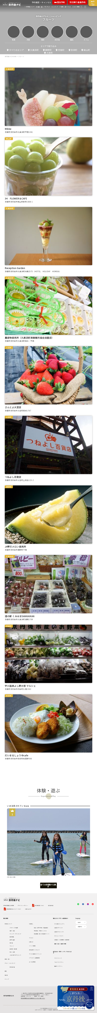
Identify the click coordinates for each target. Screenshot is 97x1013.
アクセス (31, 938)
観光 (6, 971)
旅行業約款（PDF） (39, 905)
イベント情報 (32, 945)
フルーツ (12, 946)
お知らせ (31, 942)
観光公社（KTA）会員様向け (60, 918)
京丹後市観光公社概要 (8, 905)
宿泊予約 (61, 2)
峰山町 (87, 49)
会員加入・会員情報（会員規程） (62, 939)
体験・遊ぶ (7, 959)
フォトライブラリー (59, 962)
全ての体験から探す (48, 885)
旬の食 (11, 943)
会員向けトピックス (59, 931)
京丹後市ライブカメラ (34, 950)
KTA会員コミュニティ (59, 923)
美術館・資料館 (13, 949)
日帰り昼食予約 (78, 2)
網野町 (48, 49)
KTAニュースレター (59, 935)
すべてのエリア (16, 49)
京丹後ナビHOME (10, 56)
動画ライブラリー (58, 966)
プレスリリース (58, 958)
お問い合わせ (28, 909)
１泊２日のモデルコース (15, 955)
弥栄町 (74, 49)
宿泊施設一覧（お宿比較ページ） (42, 933)
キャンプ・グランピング (15, 933)
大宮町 (49, 52)
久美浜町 (34, 49)
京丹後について (8, 923)
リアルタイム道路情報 (34, 957)
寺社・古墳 (12, 952)
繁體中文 (80, 926)
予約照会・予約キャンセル (40, 930)
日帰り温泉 (12, 940)
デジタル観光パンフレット (35, 954)
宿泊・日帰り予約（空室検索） (41, 927)
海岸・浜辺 (12, 930)
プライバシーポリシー (23, 905)
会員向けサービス (58, 927)
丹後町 (61, 49)
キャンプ (7, 979)
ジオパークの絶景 (14, 927)
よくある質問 (32, 962)
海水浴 (6, 975)
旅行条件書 (50, 905)
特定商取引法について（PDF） (14, 909)
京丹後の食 (12, 967)
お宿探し (31, 923)
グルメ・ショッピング (10, 963)
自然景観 (12, 937)
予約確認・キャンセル (41, 2)
